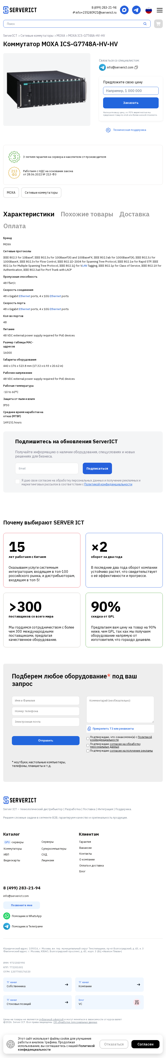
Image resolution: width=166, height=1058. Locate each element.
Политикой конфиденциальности (108, 484)
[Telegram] (136, 10)
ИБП (6, 854)
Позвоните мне (21, 905)
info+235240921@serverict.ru (96, 12)
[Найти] (146, 24)
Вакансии (85, 848)
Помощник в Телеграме (27, 926)
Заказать (131, 102)
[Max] (124, 10)
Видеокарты (12, 860)
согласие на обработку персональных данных (115, 745)
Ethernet (24, 296)
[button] (160, 10)
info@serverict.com (16, 896)
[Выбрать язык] (148, 10)
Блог (82, 871)
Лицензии (48, 860)
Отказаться (114, 1044)
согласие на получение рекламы (131, 750)
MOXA (11, 193)
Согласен (145, 1044)
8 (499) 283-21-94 (104, 8)
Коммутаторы (13, 849)
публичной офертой (51, 1019)
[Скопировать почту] (74, 12)
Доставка (134, 214)
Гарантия (85, 842)
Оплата (14, 226)
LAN (84, 266)
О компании (87, 859)
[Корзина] (158, 23)
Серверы (48, 842)
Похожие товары (87, 214)
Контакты (85, 853)
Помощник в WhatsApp (27, 916)
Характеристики (28, 214)
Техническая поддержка (129, 130)
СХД (44, 854)
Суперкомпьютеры (54, 849)
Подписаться (97, 468)
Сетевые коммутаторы (41, 193)
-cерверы (14, 842)
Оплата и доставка (91, 865)
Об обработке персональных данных (75, 1022)
